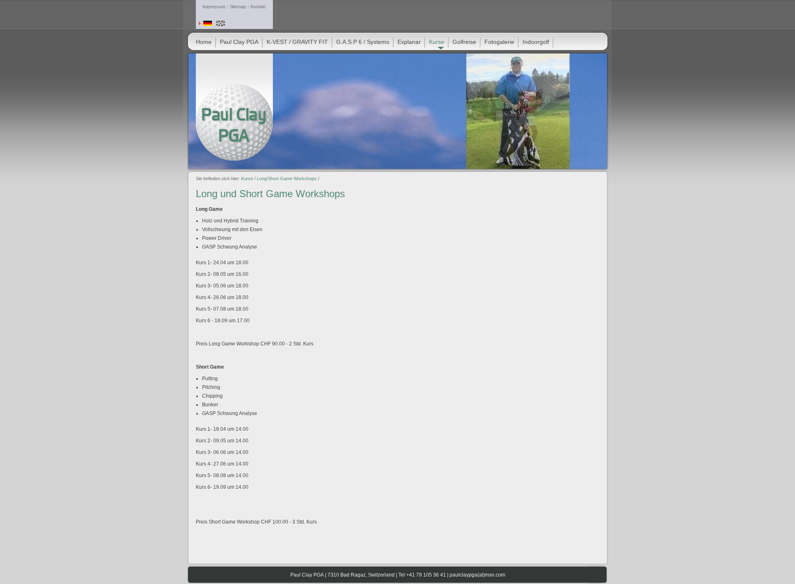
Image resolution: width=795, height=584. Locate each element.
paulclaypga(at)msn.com (477, 575)
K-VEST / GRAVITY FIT (297, 42)
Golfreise (464, 42)
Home (204, 42)
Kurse (247, 178)
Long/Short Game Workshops (287, 178)
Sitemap (238, 6)
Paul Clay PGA (239, 42)
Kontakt (258, 6)
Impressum (213, 6)
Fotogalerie (499, 42)
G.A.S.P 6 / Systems (362, 42)
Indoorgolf (536, 42)
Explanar (409, 42)
